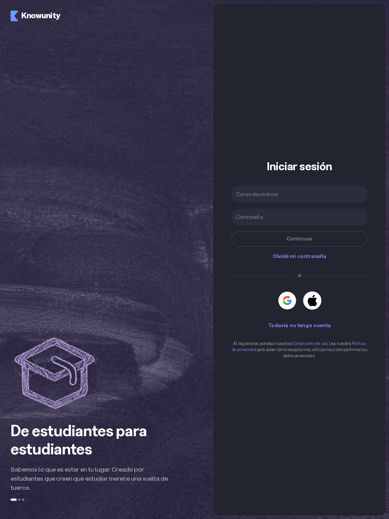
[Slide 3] (23, 499)
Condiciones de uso (310, 343)
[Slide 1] (14, 499)
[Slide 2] (19, 499)
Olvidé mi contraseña (299, 256)
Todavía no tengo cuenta (299, 326)
